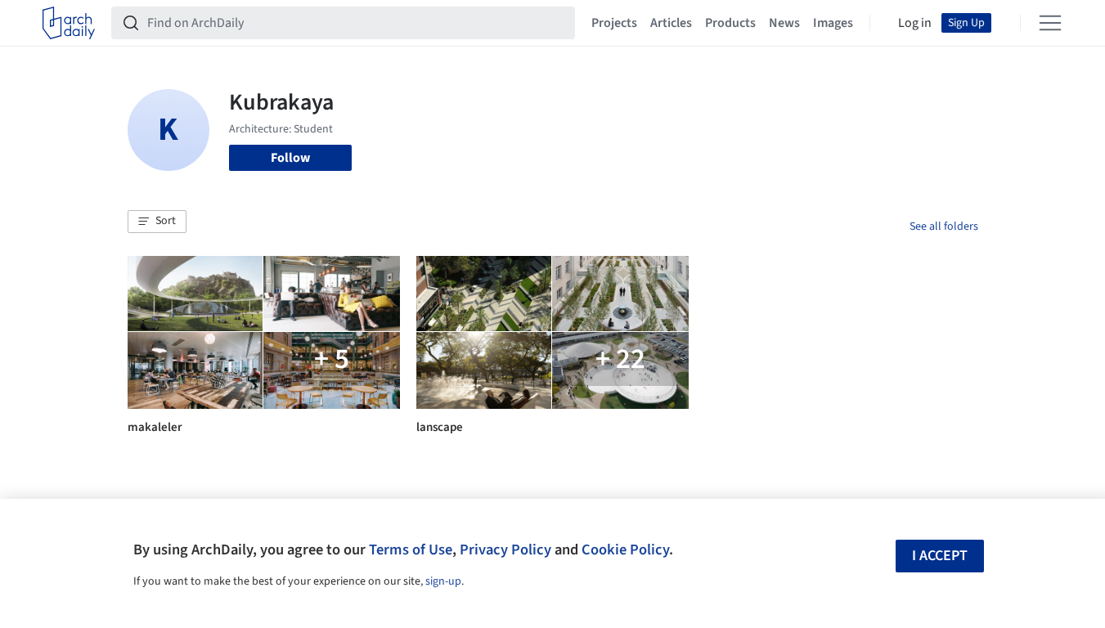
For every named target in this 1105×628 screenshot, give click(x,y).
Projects (614, 23)
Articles (671, 23)
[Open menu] (1050, 23)
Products (730, 23)
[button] (157, 221)
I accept (940, 555)
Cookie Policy (625, 549)
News (784, 23)
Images (833, 23)
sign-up (443, 581)
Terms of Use (410, 549)
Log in (915, 23)
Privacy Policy (505, 549)
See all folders (944, 226)
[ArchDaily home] (69, 23)
